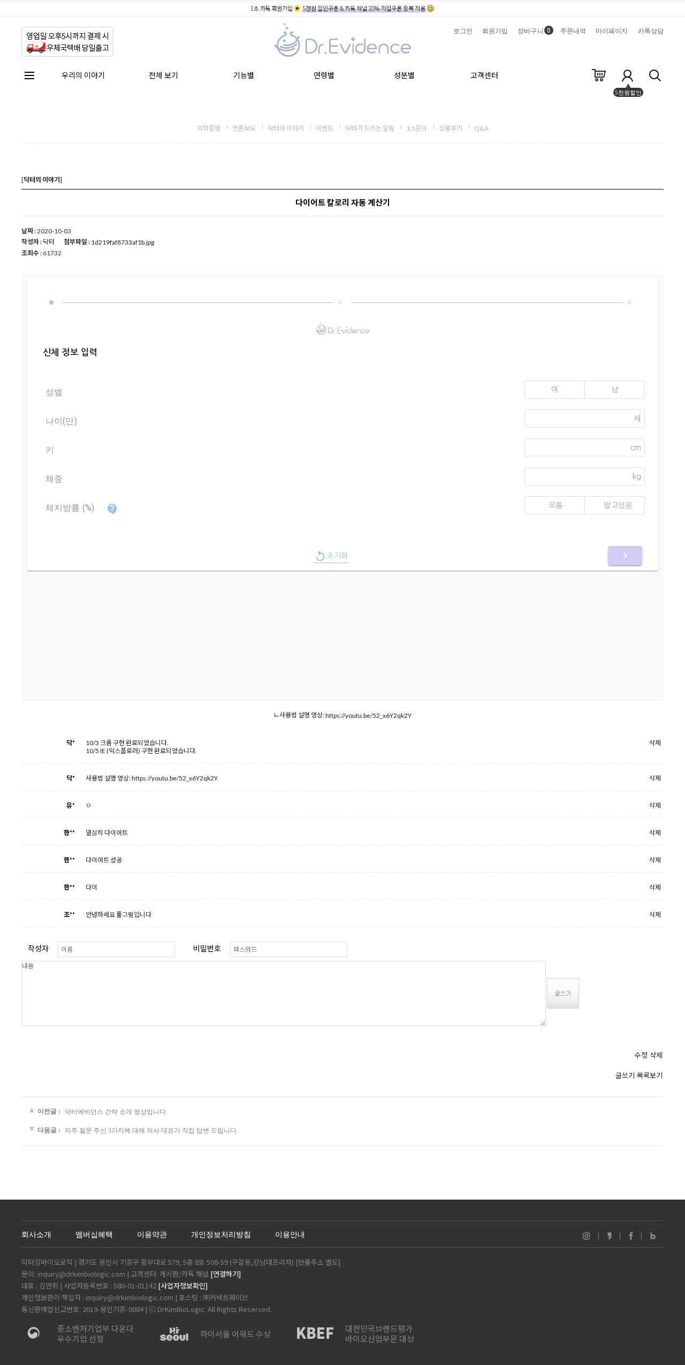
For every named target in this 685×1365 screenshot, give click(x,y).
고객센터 (484, 75)
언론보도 (244, 128)
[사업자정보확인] (183, 1285)
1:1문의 (416, 128)
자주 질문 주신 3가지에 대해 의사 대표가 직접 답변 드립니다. (151, 1130)
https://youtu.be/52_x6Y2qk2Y (368, 716)
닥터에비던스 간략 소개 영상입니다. (116, 1111)
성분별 (404, 75)
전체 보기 (163, 75)
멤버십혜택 (94, 1235)
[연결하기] (225, 1273)
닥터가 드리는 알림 (369, 128)
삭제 (655, 743)
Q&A (481, 128)
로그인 (463, 31)
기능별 (243, 75)
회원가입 (495, 31)
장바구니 (533, 31)
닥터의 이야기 (286, 128)
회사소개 (36, 1235)
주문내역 (573, 31)
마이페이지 (612, 31)
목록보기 (650, 1075)
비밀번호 (207, 948)
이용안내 (290, 1235)
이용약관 (152, 1235)
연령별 (324, 75)
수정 (641, 1055)
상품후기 (450, 128)
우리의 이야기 (83, 75)
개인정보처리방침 (221, 1235)
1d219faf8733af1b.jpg (122, 242)
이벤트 (324, 128)
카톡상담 (651, 31)
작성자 (38, 948)
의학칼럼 (208, 128)
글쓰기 (625, 1075)
